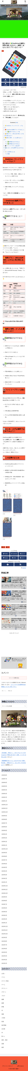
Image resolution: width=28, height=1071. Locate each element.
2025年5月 (4, 830)
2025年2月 (4, 841)
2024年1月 (4, 882)
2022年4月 (4, 956)
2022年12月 (5, 926)
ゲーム (3, 984)
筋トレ (3, 1036)
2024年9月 (4, 852)
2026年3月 (4, 793)
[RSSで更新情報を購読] (20, 564)
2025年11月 (4, 808)
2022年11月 (4, 930)
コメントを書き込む (14, 677)
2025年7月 (4, 823)
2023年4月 (4, 915)
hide (17, 122)
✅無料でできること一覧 (12, 131)
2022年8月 (4, 941)
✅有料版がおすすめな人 (12, 143)
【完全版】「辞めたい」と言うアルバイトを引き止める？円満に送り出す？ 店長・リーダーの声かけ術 (13, 755)
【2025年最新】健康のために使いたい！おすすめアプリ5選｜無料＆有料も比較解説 (7, 505)
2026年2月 (4, 797)
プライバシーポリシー (7, 1066)
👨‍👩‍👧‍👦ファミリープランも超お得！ (12, 145)
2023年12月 (5, 885)
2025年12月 (5, 804)
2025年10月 (5, 812)
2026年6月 (4, 782)
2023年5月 (4, 911)
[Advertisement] (14, 30)
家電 (3, 1006)
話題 (3, 1043)
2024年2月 (4, 878)
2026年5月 (4, 786)
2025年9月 (4, 815)
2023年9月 (4, 897)
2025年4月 (4, 834)
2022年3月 (4, 959)
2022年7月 (4, 945)
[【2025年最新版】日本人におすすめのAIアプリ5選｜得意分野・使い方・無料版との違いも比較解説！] (17, 496)
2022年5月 (4, 952)
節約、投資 (4, 1040)
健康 (3, 999)
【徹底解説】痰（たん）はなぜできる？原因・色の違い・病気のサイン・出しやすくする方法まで (13, 763)
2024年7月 (4, 860)
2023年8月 (4, 900)
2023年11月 (4, 889)
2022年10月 (5, 933)
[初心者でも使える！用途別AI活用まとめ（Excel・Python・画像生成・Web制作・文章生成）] (7, 519)
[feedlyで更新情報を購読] (7, 564)
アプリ (3, 977)
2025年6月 (4, 826)
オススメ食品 (5, 981)
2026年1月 (4, 801)
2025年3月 (4, 838)
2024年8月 (4, 856)
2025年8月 (4, 819)
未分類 (3, 1029)
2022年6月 (4, 948)
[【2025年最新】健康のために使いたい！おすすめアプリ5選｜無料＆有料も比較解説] (7, 496)
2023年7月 (4, 904)
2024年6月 (4, 863)
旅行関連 (4, 1025)
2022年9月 (4, 937)
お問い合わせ (20, 1066)
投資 (3, 1021)
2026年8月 (4, 775)
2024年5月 (4, 867)
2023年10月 (5, 893)
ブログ (3, 995)
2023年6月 (4, 908)
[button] (22, 84)
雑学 (3, 1047)
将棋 (3, 1014)
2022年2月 (4, 963)
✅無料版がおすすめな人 (12, 141)
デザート (4, 992)
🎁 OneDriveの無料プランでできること (14, 129)
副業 (3, 1003)
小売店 (3, 1017)
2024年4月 (4, 871)
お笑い (3, 973)
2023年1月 (4, 922)
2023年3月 (4, 919)
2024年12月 (5, 849)
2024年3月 (4, 874)
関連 (7, 153)
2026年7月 (4, 778)
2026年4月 (4, 790)
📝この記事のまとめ (9, 151)
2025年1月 (4, 845)
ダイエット (4, 988)
